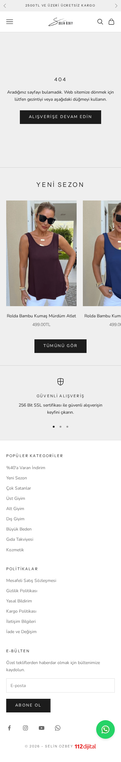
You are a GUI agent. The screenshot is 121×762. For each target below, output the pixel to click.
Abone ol (28, 705)
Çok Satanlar (18, 488)
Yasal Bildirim (19, 601)
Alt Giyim (15, 509)
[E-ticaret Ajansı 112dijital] (85, 746)
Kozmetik (15, 550)
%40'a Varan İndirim (25, 468)
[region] (60, 397)
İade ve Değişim (21, 632)
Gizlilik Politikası (21, 591)
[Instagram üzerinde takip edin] (25, 728)
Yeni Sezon (16, 478)
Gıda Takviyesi (19, 539)
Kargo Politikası (21, 611)
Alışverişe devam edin (60, 117)
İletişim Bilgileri (21, 621)
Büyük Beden (19, 529)
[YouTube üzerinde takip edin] (41, 728)
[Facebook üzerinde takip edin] (9, 728)
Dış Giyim (15, 519)
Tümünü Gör (60, 346)
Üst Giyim (15, 498)
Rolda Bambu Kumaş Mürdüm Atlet (41, 316)
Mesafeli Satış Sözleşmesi (31, 581)
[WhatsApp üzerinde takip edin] (58, 728)
